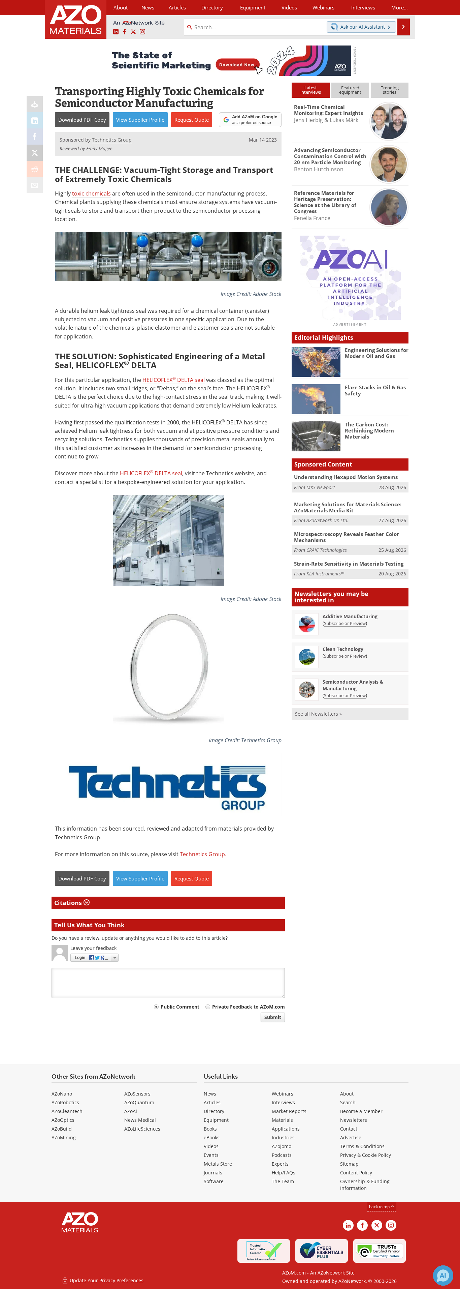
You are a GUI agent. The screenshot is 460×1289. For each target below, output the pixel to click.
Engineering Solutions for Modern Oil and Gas (376, 353)
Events (211, 1155)
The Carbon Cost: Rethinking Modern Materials (369, 430)
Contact (348, 1129)
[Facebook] (35, 136)
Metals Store (218, 1164)
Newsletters (353, 1120)
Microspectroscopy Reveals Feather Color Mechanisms (346, 537)
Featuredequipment (350, 90)
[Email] (35, 185)
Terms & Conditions (362, 1146)
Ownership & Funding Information (365, 1184)
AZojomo (281, 1146)
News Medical (140, 1120)
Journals (213, 1172)
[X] (35, 153)
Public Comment (180, 1006)
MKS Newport (320, 487)
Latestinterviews (310, 90)
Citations (69, 903)
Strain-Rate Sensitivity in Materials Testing (348, 563)
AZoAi (130, 1111)
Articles (212, 1102)
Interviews (283, 1102)
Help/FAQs (283, 1172)
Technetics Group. (203, 854)
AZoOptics (63, 1120)
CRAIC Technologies (326, 550)
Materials (282, 1120)
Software (214, 1181)
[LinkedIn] (35, 120)
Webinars (282, 1093)
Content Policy (356, 1172)
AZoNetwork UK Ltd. (327, 520)
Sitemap (349, 1164)
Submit (272, 1017)
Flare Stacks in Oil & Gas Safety (375, 390)
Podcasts (282, 1155)
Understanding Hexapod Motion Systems (346, 477)
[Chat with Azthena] (443, 1275)
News (210, 1093)
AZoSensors (137, 1093)
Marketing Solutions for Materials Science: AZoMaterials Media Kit (347, 507)
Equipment (216, 1120)
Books (210, 1129)
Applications (286, 1129)
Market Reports (289, 1111)
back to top (380, 1206)
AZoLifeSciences (142, 1129)
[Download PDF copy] (35, 104)
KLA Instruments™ (325, 573)
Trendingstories (390, 90)
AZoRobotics (65, 1102)
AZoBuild (62, 1129)
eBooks (212, 1137)
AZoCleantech (67, 1111)
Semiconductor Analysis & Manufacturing (353, 685)
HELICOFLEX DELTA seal (173, 380)
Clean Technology (343, 649)
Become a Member (361, 1111)
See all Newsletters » (318, 714)
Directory (212, 7)
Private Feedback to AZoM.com (248, 1006)
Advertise (350, 1137)
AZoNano (62, 1093)
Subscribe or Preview (345, 623)
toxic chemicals (91, 193)
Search (348, 1102)
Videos (211, 1146)
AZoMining (64, 1137)
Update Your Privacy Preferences (105, 1280)
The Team (283, 1181)
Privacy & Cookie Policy (365, 1155)
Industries (283, 1137)
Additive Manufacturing (350, 616)
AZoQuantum (139, 1102)
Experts (280, 1164)
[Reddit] (35, 169)
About (347, 1093)
